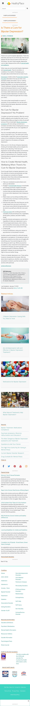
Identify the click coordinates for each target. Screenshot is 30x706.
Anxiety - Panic (5, 588)
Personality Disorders (22, 585)
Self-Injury (19, 605)
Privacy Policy (15, 691)
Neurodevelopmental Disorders (22, 574)
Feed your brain (7, 212)
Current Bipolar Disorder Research (12, 453)
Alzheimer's (4, 584)
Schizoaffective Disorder (20, 613)
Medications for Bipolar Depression (14, 382)
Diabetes (3, 599)
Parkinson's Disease (21, 582)
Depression (4, 77)
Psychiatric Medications (7, 626)
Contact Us (17, 687)
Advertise (23, 687)
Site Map (6, 687)
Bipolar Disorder (5, 592)
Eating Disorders (5, 607)
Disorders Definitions (7, 622)
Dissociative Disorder (7, 603)
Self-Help (18, 601)
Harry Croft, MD (18, 288)
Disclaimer (23, 691)
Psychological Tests (6, 641)
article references (6, 266)
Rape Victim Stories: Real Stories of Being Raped (14, 490)
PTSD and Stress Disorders (20, 590)
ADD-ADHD (4, 577)
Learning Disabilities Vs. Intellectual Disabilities (14, 530)
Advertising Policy (15, 694)
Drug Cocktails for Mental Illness (11, 457)
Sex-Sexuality (19, 608)
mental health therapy (15, 185)
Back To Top (4, 561)
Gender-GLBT (5, 610)
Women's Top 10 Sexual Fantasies (10, 475)
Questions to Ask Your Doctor (11, 444)
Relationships (19, 594)
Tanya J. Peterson (7, 36)
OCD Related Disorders (19, 578)
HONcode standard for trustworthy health (21, 658)
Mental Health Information (8, 630)
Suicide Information (6, 637)
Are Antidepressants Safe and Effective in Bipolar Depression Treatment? (13, 350)
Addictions (4, 581)
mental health (7, 70)
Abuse (3, 573)
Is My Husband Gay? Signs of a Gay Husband (13, 502)
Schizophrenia (20, 597)
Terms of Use (7, 691)
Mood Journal (5, 645)
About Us (11, 687)
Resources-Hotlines (6, 634)
